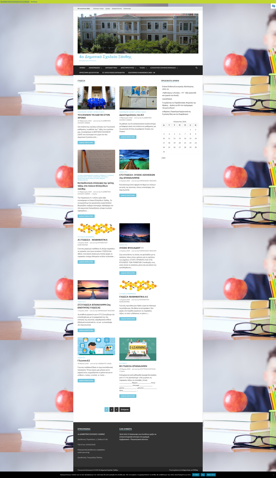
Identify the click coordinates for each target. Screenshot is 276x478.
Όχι (203, 475)
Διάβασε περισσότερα (85, 142)
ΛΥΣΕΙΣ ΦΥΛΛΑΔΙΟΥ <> (131, 247)
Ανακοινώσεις (94, 68)
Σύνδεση (34, 2)
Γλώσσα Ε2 (84, 360)
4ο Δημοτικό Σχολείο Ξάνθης (105, 56)
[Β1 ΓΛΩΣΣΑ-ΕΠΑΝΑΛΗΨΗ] (138, 349)
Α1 (78, 237)
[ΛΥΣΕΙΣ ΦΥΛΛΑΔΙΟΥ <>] (138, 232)
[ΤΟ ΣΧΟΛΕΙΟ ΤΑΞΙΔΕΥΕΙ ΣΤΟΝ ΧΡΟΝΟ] (96, 97)
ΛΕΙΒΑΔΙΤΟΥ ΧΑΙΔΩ (104, 363)
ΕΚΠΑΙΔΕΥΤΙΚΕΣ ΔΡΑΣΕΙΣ (85, 177)
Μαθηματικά (90, 237)
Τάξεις (142, 68)
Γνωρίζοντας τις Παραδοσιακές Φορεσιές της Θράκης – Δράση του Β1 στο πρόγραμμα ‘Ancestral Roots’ (179, 105)
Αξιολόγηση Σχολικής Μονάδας (163, 68)
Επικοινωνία (127, 8)
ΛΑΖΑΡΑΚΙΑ (167, 99)
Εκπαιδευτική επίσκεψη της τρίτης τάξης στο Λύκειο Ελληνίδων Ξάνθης (96, 185)
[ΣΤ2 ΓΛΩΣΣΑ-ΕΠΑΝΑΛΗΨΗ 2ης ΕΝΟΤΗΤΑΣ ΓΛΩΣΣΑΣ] (96, 289)
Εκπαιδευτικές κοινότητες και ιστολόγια (15, 2)
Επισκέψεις (97, 177)
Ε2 (84, 357)
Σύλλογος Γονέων (98, 8)
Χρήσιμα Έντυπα (117, 8)
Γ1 (106, 175)
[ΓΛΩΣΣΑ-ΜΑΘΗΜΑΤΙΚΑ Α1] (138, 285)
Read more (211, 475)
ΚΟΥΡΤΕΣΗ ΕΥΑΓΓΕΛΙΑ (147, 369)
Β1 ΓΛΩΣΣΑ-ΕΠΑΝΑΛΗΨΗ (133, 366)
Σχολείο (108, 8)
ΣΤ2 (126, 172)
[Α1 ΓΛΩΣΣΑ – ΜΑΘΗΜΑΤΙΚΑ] (96, 228)
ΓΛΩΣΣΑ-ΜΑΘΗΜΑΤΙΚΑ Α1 (133, 296)
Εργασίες (104, 177)
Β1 (120, 363)
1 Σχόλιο (94, 194)
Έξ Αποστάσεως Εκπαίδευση (113, 72)
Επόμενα (125, 409)
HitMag (195, 470)
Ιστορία (96, 178)
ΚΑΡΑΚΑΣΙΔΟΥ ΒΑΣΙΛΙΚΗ (147, 181)
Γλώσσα (102, 112)
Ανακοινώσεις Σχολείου (85, 112)
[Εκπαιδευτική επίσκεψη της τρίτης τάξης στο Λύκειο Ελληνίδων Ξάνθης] (96, 161)
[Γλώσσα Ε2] (96, 346)
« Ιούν (163, 158)
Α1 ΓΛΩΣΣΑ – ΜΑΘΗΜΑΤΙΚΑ (92, 239)
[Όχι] (273, 475)
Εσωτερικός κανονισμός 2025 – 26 (141, 72)
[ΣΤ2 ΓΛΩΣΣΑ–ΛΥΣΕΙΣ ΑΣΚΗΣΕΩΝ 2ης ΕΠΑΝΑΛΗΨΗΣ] (138, 159)
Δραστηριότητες (127, 68)
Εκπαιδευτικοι (111, 68)
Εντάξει (195, 475)
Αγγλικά (80, 175)
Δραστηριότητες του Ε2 (131, 114)
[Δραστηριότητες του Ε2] (138, 97)
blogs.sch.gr (186, 470)
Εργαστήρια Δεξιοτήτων (89, 72)
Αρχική (82, 68)
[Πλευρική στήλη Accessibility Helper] (273, 6)
